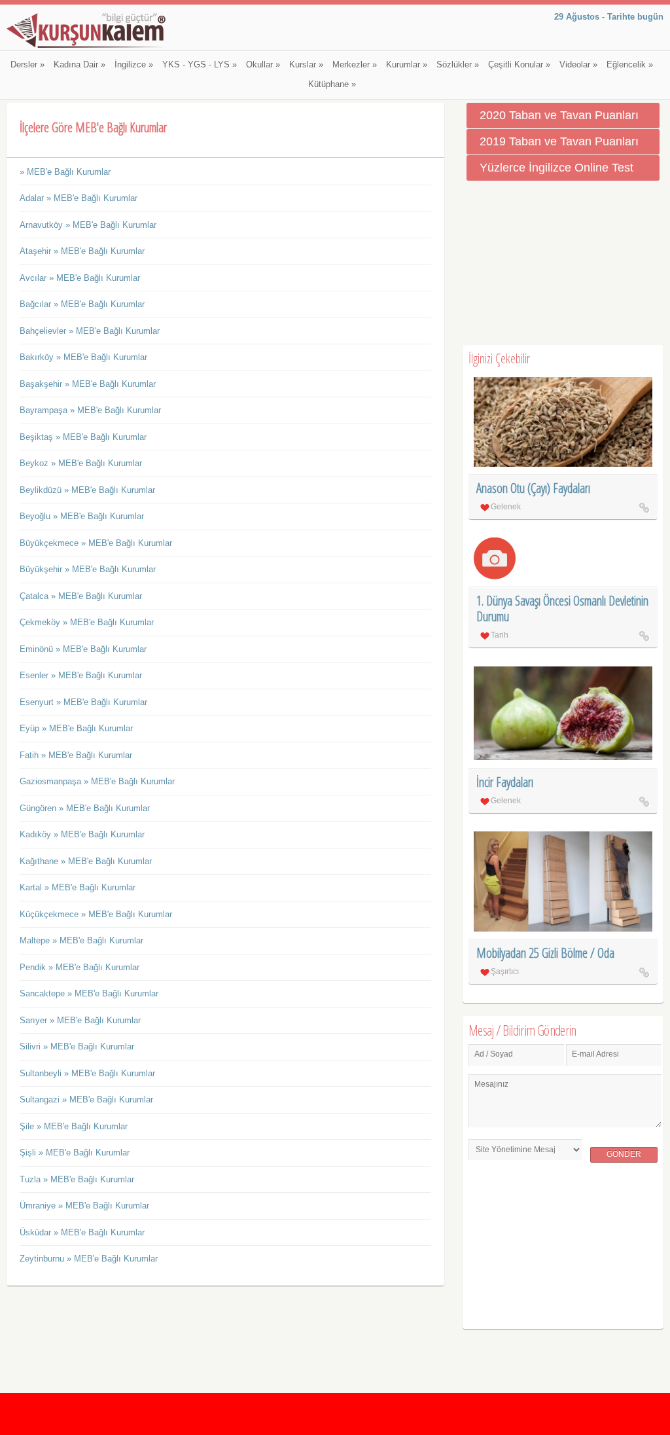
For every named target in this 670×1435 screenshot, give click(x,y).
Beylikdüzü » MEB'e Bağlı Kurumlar (87, 490)
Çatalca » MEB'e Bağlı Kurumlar (81, 596)
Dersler (27, 64)
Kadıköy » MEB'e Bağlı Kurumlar (82, 834)
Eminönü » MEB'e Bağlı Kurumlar (83, 649)
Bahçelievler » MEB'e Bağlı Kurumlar (90, 331)
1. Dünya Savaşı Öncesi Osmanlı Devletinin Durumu (562, 608)
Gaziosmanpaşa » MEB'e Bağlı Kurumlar (97, 781)
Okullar (263, 64)
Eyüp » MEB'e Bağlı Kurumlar (76, 728)
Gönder (624, 1154)
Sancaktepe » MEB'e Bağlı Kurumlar (89, 993)
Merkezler (354, 64)
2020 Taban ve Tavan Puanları (559, 115)
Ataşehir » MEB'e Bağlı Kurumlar (82, 251)
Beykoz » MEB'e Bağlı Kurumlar (81, 463)
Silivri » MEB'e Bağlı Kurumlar (77, 1046)
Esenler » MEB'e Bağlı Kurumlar (81, 675)
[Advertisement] (563, 263)
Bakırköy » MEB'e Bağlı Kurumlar (83, 357)
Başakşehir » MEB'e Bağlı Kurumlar (88, 384)
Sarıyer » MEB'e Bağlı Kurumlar (80, 1020)
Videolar (578, 64)
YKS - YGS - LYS (199, 64)
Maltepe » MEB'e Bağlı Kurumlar (81, 940)
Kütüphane (332, 84)
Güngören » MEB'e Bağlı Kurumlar (85, 808)
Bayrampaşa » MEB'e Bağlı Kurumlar (90, 410)
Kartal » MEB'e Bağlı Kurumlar (77, 887)
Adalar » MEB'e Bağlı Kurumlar (78, 198)
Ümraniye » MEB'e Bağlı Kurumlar (84, 1205)
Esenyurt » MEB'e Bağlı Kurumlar (83, 702)
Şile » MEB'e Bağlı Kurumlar (74, 1126)
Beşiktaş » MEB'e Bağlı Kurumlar (83, 437)
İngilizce (134, 64)
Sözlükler (457, 64)
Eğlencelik (630, 64)
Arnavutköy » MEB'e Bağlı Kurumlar (88, 225)
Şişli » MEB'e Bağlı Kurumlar (75, 1152)
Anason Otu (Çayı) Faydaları (533, 488)
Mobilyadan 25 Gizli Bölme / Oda (545, 953)
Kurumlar (406, 64)
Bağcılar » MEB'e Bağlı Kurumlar (82, 304)
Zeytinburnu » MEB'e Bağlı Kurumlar (89, 1258)
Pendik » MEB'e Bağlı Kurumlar (79, 967)
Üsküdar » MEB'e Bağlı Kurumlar (82, 1232)
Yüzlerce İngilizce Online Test (556, 167)
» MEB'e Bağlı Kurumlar (65, 172)
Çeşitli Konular (519, 64)
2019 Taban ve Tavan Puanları (559, 141)
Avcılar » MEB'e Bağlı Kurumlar (80, 278)
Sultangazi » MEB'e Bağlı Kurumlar (86, 1099)
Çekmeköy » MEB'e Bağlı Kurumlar (87, 622)
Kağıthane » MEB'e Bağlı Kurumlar (86, 861)
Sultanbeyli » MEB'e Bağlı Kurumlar (87, 1073)
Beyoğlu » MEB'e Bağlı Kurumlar (82, 516)
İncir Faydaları (504, 782)
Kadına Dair (79, 64)
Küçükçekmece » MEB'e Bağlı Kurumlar (96, 914)
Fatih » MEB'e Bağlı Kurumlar (76, 755)
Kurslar (306, 64)
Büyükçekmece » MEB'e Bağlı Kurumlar (96, 543)
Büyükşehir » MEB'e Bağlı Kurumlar (88, 569)
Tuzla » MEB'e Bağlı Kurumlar (77, 1179)
